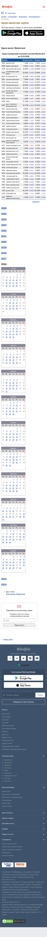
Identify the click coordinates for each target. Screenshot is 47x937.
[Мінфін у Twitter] (23, 658)
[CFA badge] (32, 865)
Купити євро (6, 803)
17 (10, 306)
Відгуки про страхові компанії (12, 847)
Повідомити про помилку (23, 702)
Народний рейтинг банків (10, 746)
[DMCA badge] (23, 921)
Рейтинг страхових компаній (11, 850)
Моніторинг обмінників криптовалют (14, 749)
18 (13, 306)
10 (10, 303)
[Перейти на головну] (7, 6)
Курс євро (5, 720)
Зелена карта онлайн (9, 844)
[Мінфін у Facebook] (10, 658)
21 (13, 283)
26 (6, 286)
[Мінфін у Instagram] (30, 658)
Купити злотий (7, 806)
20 (10, 283)
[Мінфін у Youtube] (37, 658)
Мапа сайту (8, 639)
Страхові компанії (8, 855)
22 (17, 283)
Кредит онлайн (7, 743)
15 (17, 280)
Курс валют (6, 714)
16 (6, 306)
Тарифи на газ (7, 737)
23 (6, 309)
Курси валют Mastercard (15, 594)
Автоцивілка (6, 853)
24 (10, 309)
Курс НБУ (5, 723)
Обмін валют (6, 791)
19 (6, 283)
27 (10, 286)
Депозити (5, 734)
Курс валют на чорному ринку (12, 797)
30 (10, 337)
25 (13, 309)
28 (13, 286)
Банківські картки (8, 725)
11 (13, 303)
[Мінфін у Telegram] (16, 658)
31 (13, 337)
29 (17, 286)
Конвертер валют (8, 740)
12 (6, 280)
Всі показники (10, 13)
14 (13, 280)
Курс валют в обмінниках (10, 794)
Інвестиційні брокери (9, 728)
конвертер (36, 202)
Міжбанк (5, 731)
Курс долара (6, 717)
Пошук (40, 695)
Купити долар (6, 800)
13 (10, 280)
